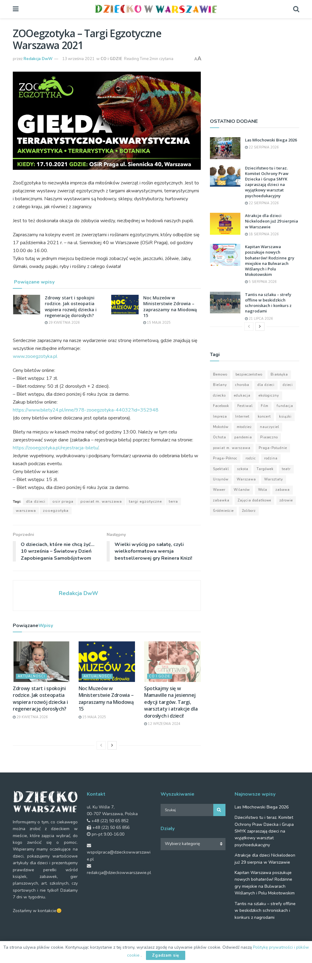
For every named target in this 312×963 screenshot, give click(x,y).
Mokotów (221, 427)
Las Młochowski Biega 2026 (271, 140)
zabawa (282, 489)
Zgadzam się (165, 955)
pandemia (243, 437)
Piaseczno (269, 437)
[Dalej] (112, 745)
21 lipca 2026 (260, 318)
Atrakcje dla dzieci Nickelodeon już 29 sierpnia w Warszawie (271, 221)
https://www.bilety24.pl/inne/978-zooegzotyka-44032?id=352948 (85, 410)
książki (285, 416)
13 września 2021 (78, 59)
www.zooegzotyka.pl (35, 356)
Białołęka (279, 374)
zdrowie (286, 500)
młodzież (244, 427)
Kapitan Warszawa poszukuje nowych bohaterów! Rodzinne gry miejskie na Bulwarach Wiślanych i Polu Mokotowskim (269, 260)
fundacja (285, 406)
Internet (242, 416)
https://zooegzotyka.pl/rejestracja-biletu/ (55, 447)
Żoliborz (249, 510)
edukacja (242, 395)
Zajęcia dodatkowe (254, 500)
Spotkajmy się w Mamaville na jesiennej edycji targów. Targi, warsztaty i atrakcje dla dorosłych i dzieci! (170, 702)
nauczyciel (269, 427)
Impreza (220, 416)
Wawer (219, 489)
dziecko (219, 395)
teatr (286, 469)
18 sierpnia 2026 (263, 234)
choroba (242, 385)
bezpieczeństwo (249, 374)
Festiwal (245, 406)
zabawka (221, 500)
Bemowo (220, 374)
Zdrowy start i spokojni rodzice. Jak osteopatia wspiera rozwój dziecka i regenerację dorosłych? (71, 307)
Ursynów (221, 479)
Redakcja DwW (37, 59)
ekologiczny (269, 395)
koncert (264, 416)
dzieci (288, 385)
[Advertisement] (254, 65)
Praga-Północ (225, 458)
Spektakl (221, 469)
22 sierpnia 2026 (263, 147)
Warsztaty (273, 479)
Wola (262, 489)
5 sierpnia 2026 (262, 282)
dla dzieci (35, 501)
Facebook (221, 406)
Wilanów (242, 489)
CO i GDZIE (111, 59)
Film (264, 406)
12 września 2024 (163, 724)
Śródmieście (223, 510)
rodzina (271, 458)
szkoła (242, 469)
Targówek (265, 469)
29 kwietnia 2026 (64, 322)
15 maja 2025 (158, 322)
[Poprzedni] (101, 745)
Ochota (219, 437)
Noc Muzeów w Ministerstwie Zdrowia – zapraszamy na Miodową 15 (170, 307)
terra (173, 501)
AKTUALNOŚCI (31, 676)
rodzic (251, 458)
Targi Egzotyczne (145, 501)
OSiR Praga (62, 501)
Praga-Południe (273, 448)
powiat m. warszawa (101, 501)
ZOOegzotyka (56, 510)
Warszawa (26, 510)
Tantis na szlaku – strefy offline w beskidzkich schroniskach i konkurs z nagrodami (268, 303)
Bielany (220, 385)
